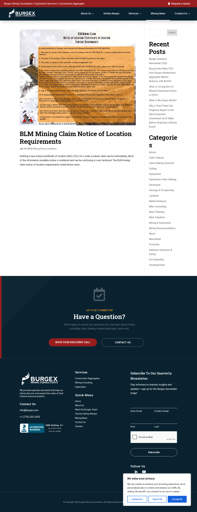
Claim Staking (156, 157)
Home (78, 401)
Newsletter (155, 239)
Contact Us (181, 13)
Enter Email (136, 411)
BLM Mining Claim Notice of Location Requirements (76, 137)
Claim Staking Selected (161, 163)
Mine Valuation (157, 217)
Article (152, 152)
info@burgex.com (29, 410)
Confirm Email (161, 411)
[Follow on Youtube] (143, 471)
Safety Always (111, 13)
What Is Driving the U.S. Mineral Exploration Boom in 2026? (163, 90)
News (152, 233)
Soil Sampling (156, 259)
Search (172, 32)
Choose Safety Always (86, 413)
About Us (86, 13)
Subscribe (154, 452)
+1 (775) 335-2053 (30, 416)
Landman (154, 195)
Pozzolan (154, 244)
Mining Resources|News (45, 148)
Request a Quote (180, 3)
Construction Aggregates (87, 378)
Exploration (155, 174)
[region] (157, 489)
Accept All (177, 499)
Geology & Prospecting (161, 190)
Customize (137, 499)
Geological (154, 184)
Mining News (158, 13)
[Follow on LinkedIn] (136, 472)
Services (134, 13)
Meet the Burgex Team (86, 409)
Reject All (157, 499)
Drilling (153, 168)
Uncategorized (157, 264)
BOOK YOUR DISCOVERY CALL (72, 342)
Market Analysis (157, 201)
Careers (79, 426)
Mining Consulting (83, 382)
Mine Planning (156, 211)
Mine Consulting (157, 206)
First (133, 426)
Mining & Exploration (160, 222)
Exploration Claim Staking (162, 179)
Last (156, 426)
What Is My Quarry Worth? (163, 100)
